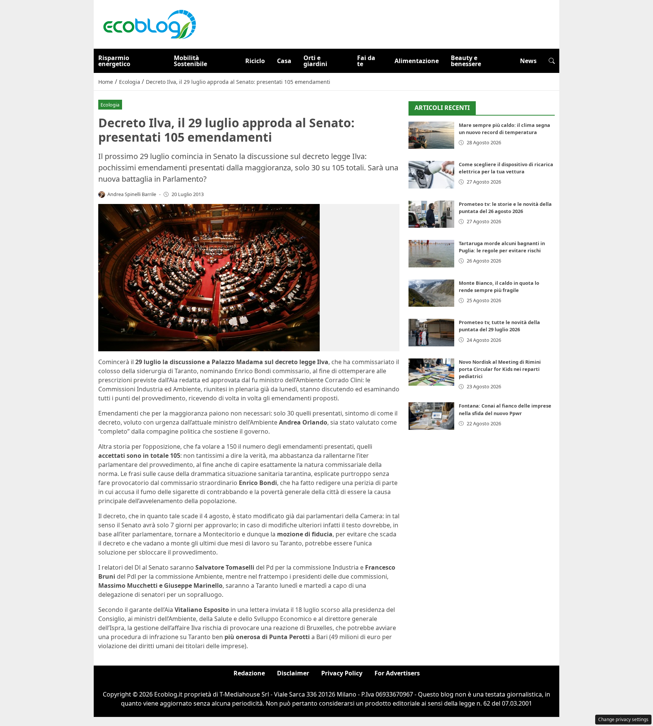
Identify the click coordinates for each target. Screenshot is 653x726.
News (528, 61)
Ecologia (110, 104)
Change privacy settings (623, 719)
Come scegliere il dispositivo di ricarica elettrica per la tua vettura (506, 168)
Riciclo (255, 61)
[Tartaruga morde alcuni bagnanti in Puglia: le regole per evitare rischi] (431, 253)
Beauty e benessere (466, 61)
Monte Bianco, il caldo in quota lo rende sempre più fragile (499, 286)
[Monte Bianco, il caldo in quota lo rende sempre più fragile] (431, 293)
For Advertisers (397, 673)
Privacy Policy (341, 673)
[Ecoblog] (149, 24)
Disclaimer (293, 673)
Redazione (249, 673)
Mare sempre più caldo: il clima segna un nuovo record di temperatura (504, 129)
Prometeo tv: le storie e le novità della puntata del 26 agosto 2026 (505, 208)
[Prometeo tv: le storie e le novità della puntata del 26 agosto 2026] (431, 214)
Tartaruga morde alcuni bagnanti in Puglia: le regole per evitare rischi (502, 247)
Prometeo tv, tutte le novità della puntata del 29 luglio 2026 (499, 326)
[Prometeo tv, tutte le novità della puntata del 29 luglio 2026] (431, 332)
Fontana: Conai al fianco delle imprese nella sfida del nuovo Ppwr (505, 409)
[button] (552, 60)
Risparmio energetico (114, 61)
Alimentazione (417, 61)
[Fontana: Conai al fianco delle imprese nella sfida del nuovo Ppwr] (431, 416)
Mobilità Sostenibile (190, 61)
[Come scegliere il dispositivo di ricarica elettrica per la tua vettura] (431, 174)
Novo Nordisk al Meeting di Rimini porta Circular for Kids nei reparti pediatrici (500, 369)
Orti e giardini (315, 61)
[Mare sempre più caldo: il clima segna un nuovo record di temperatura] (431, 135)
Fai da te (366, 61)
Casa (284, 61)
